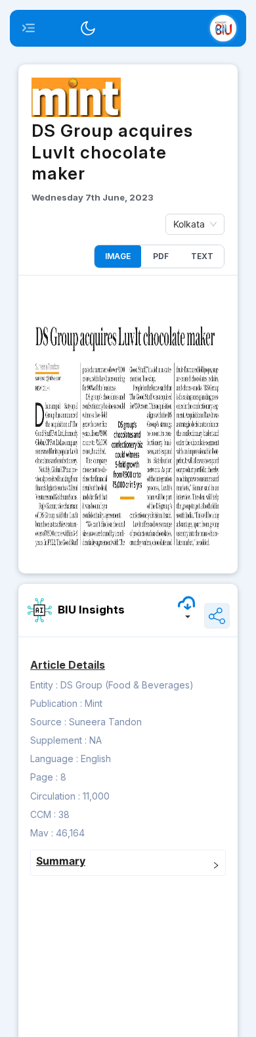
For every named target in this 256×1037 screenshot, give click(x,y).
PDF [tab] (161, 256)
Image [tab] (118, 256)
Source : (48, 721)
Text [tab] (202, 256)
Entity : (44, 684)
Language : (54, 758)
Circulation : (55, 796)
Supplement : (58, 740)
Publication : (56, 703)
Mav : (41, 832)
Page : (44, 777)
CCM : (43, 814)
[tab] (128, 862)
